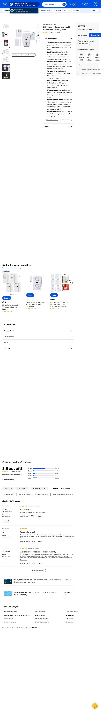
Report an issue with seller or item (90, 69)
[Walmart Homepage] (4, 4)
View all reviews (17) (38, 570)
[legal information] (93, 29)
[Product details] (71, 331)
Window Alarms (8, 618)
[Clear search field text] (59, 4)
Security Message (40, 615)
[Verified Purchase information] (39, 506)
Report (40, 516)
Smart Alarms (70, 622)
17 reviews (18, 471)
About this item (9, 324)
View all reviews (9, 479)
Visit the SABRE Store (49, 24)
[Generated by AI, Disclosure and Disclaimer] (71, 119)
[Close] (36, 10)
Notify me (85, 43)
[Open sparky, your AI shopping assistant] (95, 706)
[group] (51, 32)
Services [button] (19, 10)
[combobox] (54, 4)
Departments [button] (8, 10)
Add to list (84, 73)
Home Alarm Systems (41, 618)
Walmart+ (76, 10)
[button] (74, 4)
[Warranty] (71, 342)
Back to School (45, 10)
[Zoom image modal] (38, 35)
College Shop (57, 10)
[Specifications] (71, 336)
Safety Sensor (70, 615)
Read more (23, 560)
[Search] (64, 4)
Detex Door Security (72, 611)
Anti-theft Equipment (10, 611)
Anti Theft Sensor (40, 611)
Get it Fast (67, 10)
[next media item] (38, 38)
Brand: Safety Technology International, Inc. (17, 615)
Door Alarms (69, 618)
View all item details (52, 120)
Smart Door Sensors (10, 622)
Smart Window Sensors (42, 622)
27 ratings (57, 32)
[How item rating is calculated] (21, 474)
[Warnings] (71, 348)
